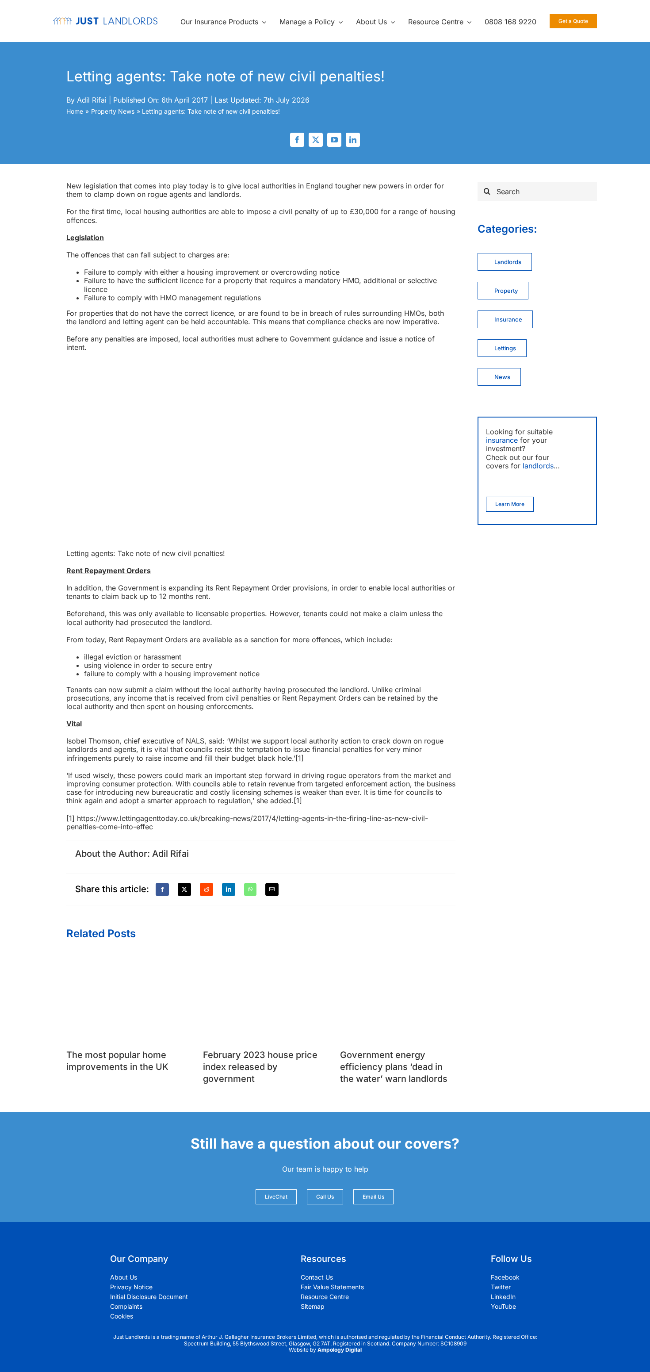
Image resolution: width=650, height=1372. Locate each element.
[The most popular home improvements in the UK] (124, 958)
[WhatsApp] (250, 889)
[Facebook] (162, 889)
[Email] (272, 889)
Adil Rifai (92, 100)
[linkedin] (353, 140)
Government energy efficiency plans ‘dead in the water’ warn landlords (393, 1067)
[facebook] (297, 140)
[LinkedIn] (228, 889)
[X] (184, 889)
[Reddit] (206, 889)
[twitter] (316, 140)
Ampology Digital (339, 1349)
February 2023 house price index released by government (260, 1067)
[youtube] (334, 140)
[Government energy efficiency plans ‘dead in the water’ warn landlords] (397, 958)
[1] (299, 758)
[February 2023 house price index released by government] (260, 958)
